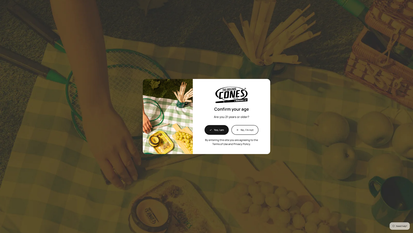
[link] (244, 130)
